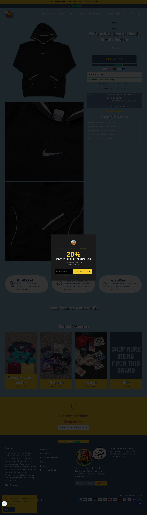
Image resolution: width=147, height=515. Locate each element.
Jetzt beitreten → (83, 271)
